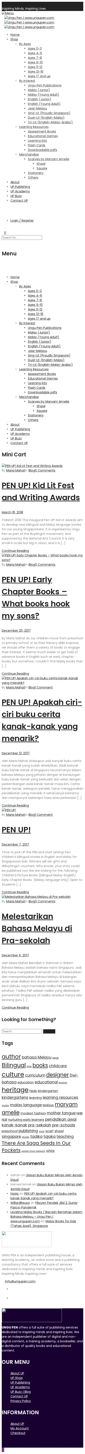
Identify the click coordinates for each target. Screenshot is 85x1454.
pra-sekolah (39, 1125)
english (63, 1082)
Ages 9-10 (35, 62)
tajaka (49, 1136)
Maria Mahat (15, 470)
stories (25, 1137)
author (11, 1057)
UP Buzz (16, 196)
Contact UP (19, 200)
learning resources (60, 1097)
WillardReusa (20, 1203)
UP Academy (20, 191)
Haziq (14, 1193)
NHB (79, 1113)
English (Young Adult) (44, 104)
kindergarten (48, 1091)
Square (42, 168)
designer (57, 1075)
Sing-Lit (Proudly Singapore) (49, 113)
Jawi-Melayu (37, 108)
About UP (17, 1373)
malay (5, 1105)
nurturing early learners (26, 1119)
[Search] (3, 208)
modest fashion (33, 1113)
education (25, 1082)
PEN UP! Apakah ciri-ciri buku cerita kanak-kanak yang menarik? (43, 1195)
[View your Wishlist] (3, 228)
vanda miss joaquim (33, 1151)
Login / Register (22, 220)
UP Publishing (20, 187)
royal (41, 1131)
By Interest (27, 81)
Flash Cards (36, 145)
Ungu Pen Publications (44, 85)
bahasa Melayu (36, 1057)
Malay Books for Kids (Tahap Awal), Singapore (43, 1223)
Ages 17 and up (39, 76)
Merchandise (29, 154)
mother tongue (61, 1113)
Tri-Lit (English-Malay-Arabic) (50, 122)
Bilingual (14, 1065)
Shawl (41, 163)
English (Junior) (39, 99)
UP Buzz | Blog (20, 1391)
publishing (28, 1130)
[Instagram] (11, 1303)
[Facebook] (11, 1293)
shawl (59, 1131)
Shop (14, 39)
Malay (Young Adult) (43, 94)
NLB (4, 1119)
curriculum (35, 1075)
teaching (65, 1136)
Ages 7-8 (35, 58)
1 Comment (44, 687)
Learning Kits (37, 140)
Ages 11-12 (35, 67)
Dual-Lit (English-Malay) (46, 117)
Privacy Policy (20, 1401)
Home (15, 34)
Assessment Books (42, 131)
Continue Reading (15, 551)
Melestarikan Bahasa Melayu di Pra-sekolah (37, 928)
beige (55, 1058)
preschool (10, 1131)
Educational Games (43, 136)
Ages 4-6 (35, 53)
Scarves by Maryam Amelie (48, 159)
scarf (49, 1131)
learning (35, 1097)
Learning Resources (34, 127)
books (40, 1065)
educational (46, 1082)
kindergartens (15, 1097)
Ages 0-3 (35, 48)
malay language (26, 1105)
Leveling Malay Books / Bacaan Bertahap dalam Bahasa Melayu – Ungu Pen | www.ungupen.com (46, 1216)
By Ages (25, 44)
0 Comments (45, 470)
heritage (15, 1089)
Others (33, 177)
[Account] (3, 213)
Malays (48, 1105)
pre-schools (63, 1125)
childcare (58, 1066)
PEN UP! (16, 829)
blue (29, 1066)
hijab (33, 1091)
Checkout (18, 1433)
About (15, 182)
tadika (36, 1136)
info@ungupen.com (20, 1281)
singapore (11, 1136)
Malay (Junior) (39, 90)
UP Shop (16, 1378)
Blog (32, 470)
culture (13, 1074)
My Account (19, 1428)
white (50, 1151)
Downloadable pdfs (42, 150)
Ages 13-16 (35, 71)
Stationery (36, 173)
